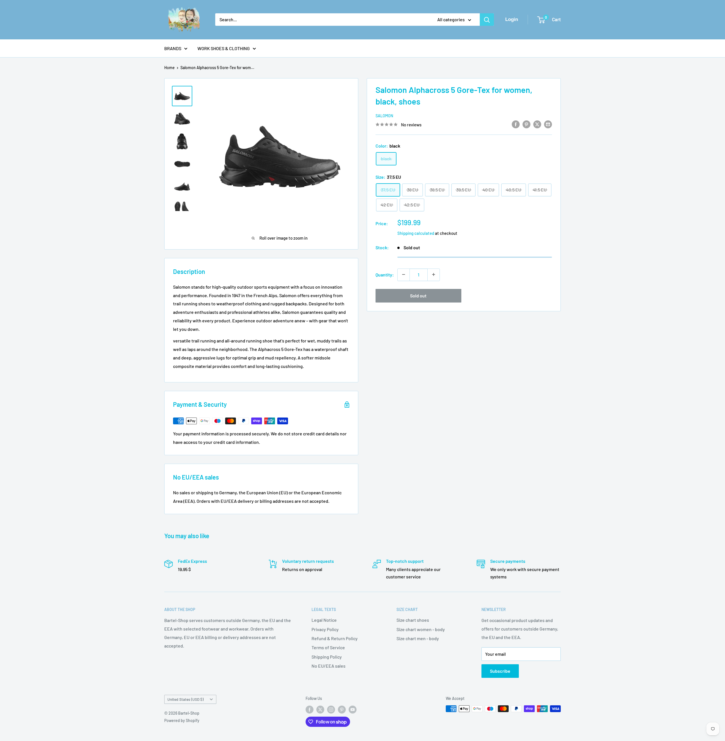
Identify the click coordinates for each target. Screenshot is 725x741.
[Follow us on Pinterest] (342, 709)
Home (169, 67)
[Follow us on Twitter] (320, 709)
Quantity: (385, 274)
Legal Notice (324, 620)
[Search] (487, 19)
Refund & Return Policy (335, 638)
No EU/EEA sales (329, 665)
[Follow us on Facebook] (310, 709)
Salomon (384, 115)
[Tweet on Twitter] (537, 124)
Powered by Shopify (181, 720)
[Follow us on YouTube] (353, 709)
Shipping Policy (327, 656)
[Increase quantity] (434, 274)
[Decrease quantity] (404, 274)
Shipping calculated (415, 232)
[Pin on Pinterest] (526, 124)
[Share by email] (548, 124)
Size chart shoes (412, 620)
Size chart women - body (420, 629)
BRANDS (172, 48)
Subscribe (500, 671)
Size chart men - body (417, 638)
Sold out (418, 295)
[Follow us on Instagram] (331, 709)
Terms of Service (328, 647)
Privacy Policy (325, 629)
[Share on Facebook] (516, 124)
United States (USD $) (185, 699)
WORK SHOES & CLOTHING (223, 48)
